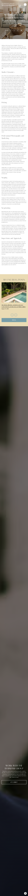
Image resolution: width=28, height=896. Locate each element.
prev (12, 314)
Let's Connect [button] (14, 782)
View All (14, 320)
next (15, 314)
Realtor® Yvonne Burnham (19, 263)
